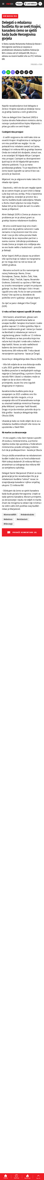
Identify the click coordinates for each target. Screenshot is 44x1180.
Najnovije (16, 1178)
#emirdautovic (22, 519)
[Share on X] (17, 72)
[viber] (13, 72)
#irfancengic (8, 524)
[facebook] (4, 72)
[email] (22, 72)
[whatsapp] (8, 72)
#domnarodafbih (10, 514)
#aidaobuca (8, 519)
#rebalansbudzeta (27, 514)
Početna (6, 1178)
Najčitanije (27, 1178)
